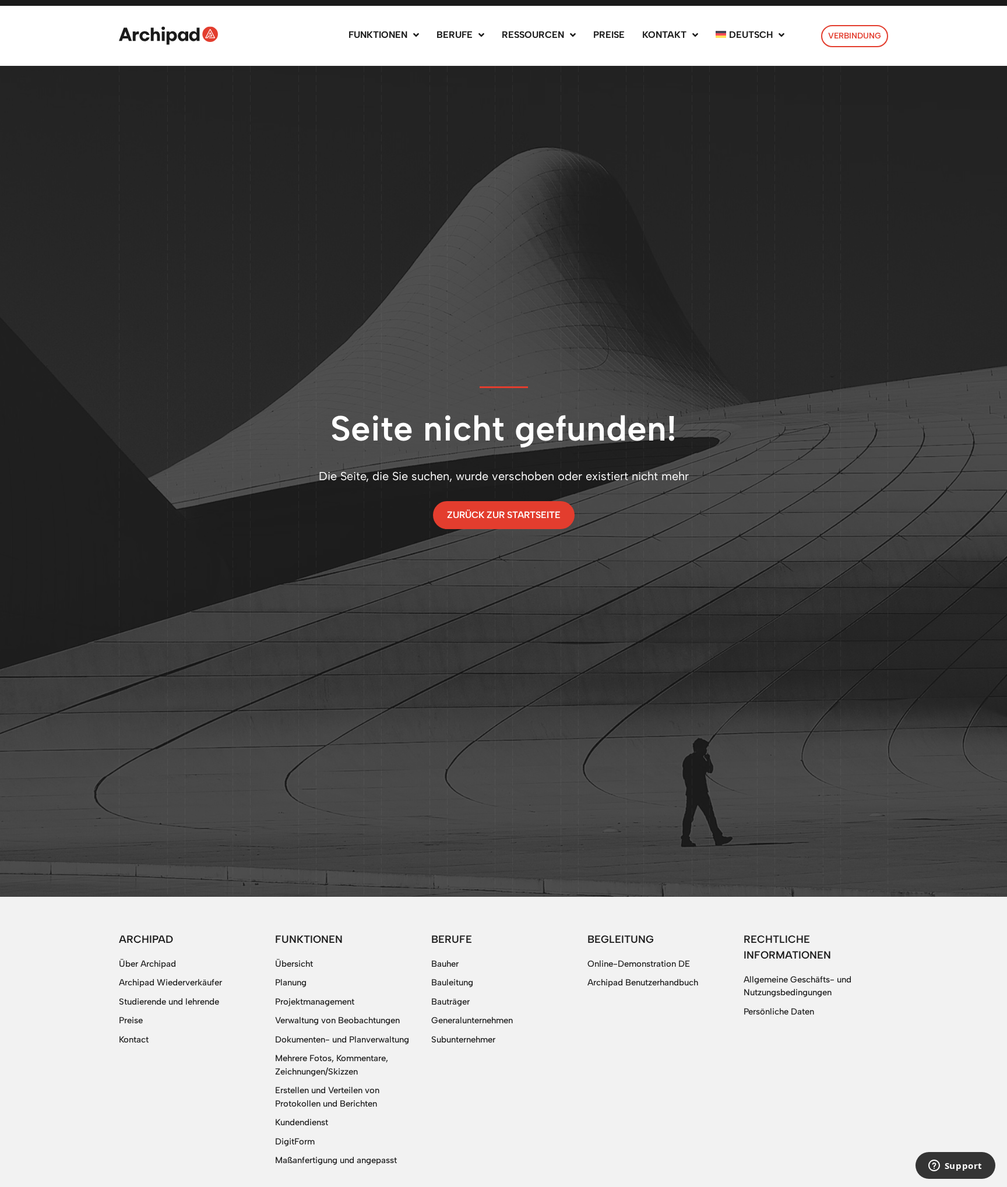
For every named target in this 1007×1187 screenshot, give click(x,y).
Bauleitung (452, 982)
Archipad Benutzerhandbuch (642, 982)
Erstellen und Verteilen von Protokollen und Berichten (327, 1097)
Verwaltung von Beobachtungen (337, 1020)
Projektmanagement (314, 1001)
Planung (291, 982)
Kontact (134, 1039)
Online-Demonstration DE (638, 964)
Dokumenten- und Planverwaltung (342, 1039)
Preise (131, 1020)
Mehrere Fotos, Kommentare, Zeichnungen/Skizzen (331, 1065)
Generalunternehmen (472, 1020)
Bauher (445, 964)
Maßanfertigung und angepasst (336, 1160)
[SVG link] (168, 35)
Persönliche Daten (779, 1011)
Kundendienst (301, 1122)
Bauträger (450, 1001)
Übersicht (294, 964)
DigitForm (295, 1141)
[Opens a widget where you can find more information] (955, 1166)
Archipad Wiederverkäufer (170, 982)
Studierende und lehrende (169, 1001)
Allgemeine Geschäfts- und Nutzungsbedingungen (797, 986)
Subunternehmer (463, 1039)
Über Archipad (147, 964)
